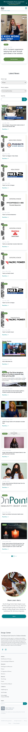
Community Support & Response (7, 661)
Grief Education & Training (6, 659)
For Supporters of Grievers (6, 671)
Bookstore (3, 673)
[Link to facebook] (3, 650)
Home (2, 10)
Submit (14, 616)
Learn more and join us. (13, 4)
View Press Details (14, 59)
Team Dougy (3, 679)
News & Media (7, 10)
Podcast (2, 669)
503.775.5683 (4, 692)
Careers (2, 681)
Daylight (18, 723)
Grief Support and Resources (6, 666)
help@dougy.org (4, 689)
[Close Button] (26, 3)
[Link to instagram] (6, 650)
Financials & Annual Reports (6, 683)
